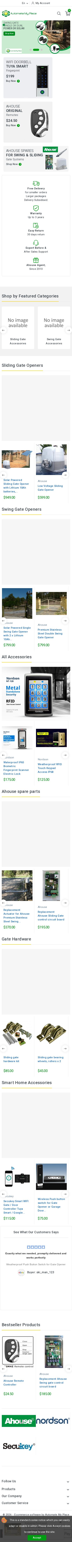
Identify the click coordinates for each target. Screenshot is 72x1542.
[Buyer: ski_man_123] (21, 1272)
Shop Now (11, 35)
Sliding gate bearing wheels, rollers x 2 (50, 1059)
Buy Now (11, 81)
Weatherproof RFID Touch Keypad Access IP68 (50, 768)
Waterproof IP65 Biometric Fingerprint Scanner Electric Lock (16, 768)
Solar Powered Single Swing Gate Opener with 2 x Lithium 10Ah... (17, 633)
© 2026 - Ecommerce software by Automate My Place (36, 1515)
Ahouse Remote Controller (13, 1383)
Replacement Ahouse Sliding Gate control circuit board (51, 915)
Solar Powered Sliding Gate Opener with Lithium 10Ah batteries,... (16, 485)
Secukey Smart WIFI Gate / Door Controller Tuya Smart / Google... (15, 1207)
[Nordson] (53, 1421)
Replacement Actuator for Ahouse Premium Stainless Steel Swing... (16, 915)
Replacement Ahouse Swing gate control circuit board (53, 1382)
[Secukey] (19, 1446)
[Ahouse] (19, 1421)
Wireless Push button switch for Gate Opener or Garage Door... (51, 1205)
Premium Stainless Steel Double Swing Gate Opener (50, 633)
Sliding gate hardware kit (11, 1059)
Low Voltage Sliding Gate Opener (50, 488)
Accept (37, 1538)
